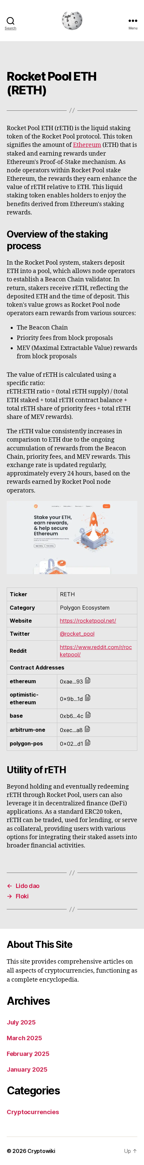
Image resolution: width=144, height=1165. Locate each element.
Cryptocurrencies (33, 1111)
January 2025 (27, 1069)
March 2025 (24, 1038)
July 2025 (21, 1022)
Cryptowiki (41, 1151)
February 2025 (28, 1053)
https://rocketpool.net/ (88, 620)
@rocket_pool (77, 633)
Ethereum (87, 145)
